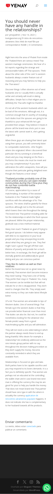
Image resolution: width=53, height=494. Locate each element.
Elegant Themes (32, 486)
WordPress (34, 490)
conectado (31, 426)
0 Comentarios (35, 44)
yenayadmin (14, 34)
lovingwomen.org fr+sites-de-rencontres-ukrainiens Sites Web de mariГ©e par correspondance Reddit (24, 41)
